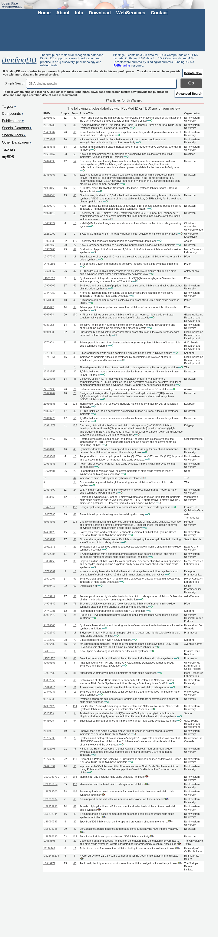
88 (74, 332)
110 (75, 241)
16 (74, 146)
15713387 (49, 571)
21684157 (49, 154)
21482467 (49, 438)
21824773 (49, 411)
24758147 (49, 139)
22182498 (49, 389)
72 (74, 639)
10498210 (49, 687)
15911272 (49, 546)
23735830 (49, 738)
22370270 (49, 205)
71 (74, 389)
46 (74, 411)
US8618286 (50, 828)
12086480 (49, 643)
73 (74, 603)
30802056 (49, 680)
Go (191, 83)
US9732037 (50, 799)
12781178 (49, 353)
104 (75, 776)
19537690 (49, 489)
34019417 (49, 585)
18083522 (49, 223)
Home (44, 12)
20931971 (49, 425)
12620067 (49, 271)
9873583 (48, 698)
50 (74, 532)
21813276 (49, 418)
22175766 (49, 378)
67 (74, 585)
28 (74, 438)
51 (74, 285)
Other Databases (17, 142)
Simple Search (15, 83)
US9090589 (50, 821)
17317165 (49, 245)
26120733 (49, 124)
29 (74, 470)
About (62, 12)
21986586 (49, 403)
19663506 (49, 840)
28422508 (49, 748)
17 (74, 848)
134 (75, 836)
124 (75, 403)
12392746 (49, 632)
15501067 (49, 578)
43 (74, 449)
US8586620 (50, 836)
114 (75, 706)
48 (74, 357)
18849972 (49, 863)
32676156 (49, 662)
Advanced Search (189, 93)
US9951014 (50, 784)
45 (74, 378)
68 (74, 154)
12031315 (49, 651)
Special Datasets (17, 128)
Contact (159, 12)
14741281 (49, 610)
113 (75, 784)
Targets (9, 106)
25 (74, 614)
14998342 (49, 603)
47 (74, 271)
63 (74, 132)
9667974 (48, 314)
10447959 (49, 292)
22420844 (49, 195)
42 (74, 806)
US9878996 (50, 806)
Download (100, 12)
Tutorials (9, 149)
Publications (13, 121)
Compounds (13, 113)
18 (74, 256)
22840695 (49, 161)
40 (74, 213)
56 (74, 418)
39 (74, 117)
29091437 (49, 766)
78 (74, 748)
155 (75, 425)
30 (74, 205)
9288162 (48, 324)
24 (74, 482)
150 (75, 314)
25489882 (49, 132)
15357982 (49, 256)
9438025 (48, 720)
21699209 (49, 393)
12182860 (49, 639)
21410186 (49, 449)
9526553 (48, 713)
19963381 (49, 463)
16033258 (49, 539)
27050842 (49, 117)
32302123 (49, 706)
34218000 (49, 625)
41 (74, 514)
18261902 (49, 233)
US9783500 (50, 791)
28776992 (49, 759)
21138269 (49, 848)
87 (74, 249)
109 (75, 791)
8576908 (48, 342)
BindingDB (19, 60)
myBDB (8, 156)
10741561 (49, 357)
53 (74, 188)
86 (74, 195)
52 (74, 161)
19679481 (49, 470)
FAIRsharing (121, 65)
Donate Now (193, 73)
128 (75, 521)
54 (74, 307)
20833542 (49, 456)
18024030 (49, 241)
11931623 (49, 278)
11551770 (49, 658)
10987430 (49, 672)
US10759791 (51, 776)
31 (74, 139)
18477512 (49, 507)
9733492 (48, 307)
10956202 (49, 285)
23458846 (49, 146)
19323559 (49, 496)
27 (74, 687)
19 (74, 263)
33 (74, 342)
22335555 (49, 174)
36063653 (49, 521)
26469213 (49, 730)
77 (74, 245)
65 (74, 643)
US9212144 (50, 813)
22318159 (49, 371)
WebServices (130, 12)
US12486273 (51, 855)
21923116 (49, 213)
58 (74, 730)
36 (74, 124)
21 (74, 546)
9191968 (48, 332)
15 (74, 223)
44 (74, 478)
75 (74, 393)
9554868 (48, 300)
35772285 (49, 553)
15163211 (49, 596)
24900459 (49, 188)
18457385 (49, 514)
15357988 (49, 249)
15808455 (49, 561)
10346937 (49, 691)
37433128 (49, 532)
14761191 (49, 263)
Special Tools (14, 135)
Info (79, 12)
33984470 (49, 614)
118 (75, 507)
